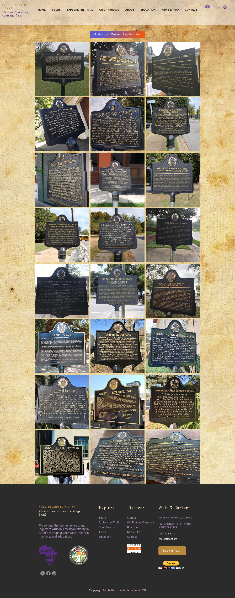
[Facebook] (48, 573)
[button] (225, 7)
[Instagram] (54, 573)
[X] (42, 573)
